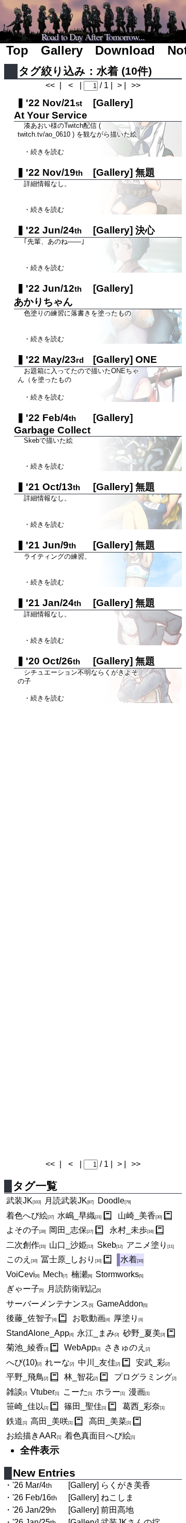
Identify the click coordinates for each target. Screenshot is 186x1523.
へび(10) (23, 1362)
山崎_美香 (140, 1215)
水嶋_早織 (79, 1215)
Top (17, 50)
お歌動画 (91, 1318)
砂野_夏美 (144, 1333)
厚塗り (128, 1318)
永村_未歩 (131, 1230)
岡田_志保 (71, 1230)
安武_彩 (152, 1362)
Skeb (109, 1245)
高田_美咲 (51, 1421)
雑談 (16, 1391)
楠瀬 (81, 1274)
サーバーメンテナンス (49, 1303)
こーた (77, 1391)
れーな (59, 1362)
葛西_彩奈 (143, 1406)
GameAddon (122, 1303)
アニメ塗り (150, 1245)
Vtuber (44, 1391)
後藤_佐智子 (31, 1318)
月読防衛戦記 (74, 1288)
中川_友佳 (99, 1362)
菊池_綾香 (27, 1347)
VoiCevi (22, 1274)
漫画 (139, 1391)
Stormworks (119, 1274)
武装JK (23, 1200)
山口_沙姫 (71, 1245)
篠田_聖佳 (85, 1406)
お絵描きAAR (33, 1435)
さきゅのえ (127, 1347)
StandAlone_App (39, 1333)
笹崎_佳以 (27, 1406)
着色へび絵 (30, 1215)
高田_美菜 (110, 1421)
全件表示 (39, 1450)
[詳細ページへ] (107, 1215)
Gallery (62, 50)
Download (125, 50)
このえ (21, 1259)
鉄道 (16, 1421)
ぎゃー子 (24, 1288)
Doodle (114, 1200)
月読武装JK (69, 1200)
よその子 (25, 1230)
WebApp (82, 1347)
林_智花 (81, 1377)
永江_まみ (98, 1333)
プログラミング (145, 1377)
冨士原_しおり (71, 1259)
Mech (55, 1274)
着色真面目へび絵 (100, 1435)
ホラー (110, 1391)
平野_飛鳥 (27, 1377)
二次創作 (25, 1245)
